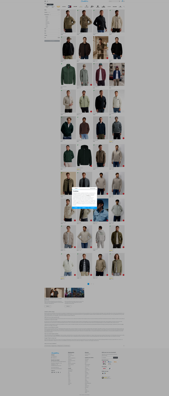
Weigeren (84, 207)
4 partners (87, 195)
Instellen (76, 207)
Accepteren (92, 207)
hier (77, 202)
